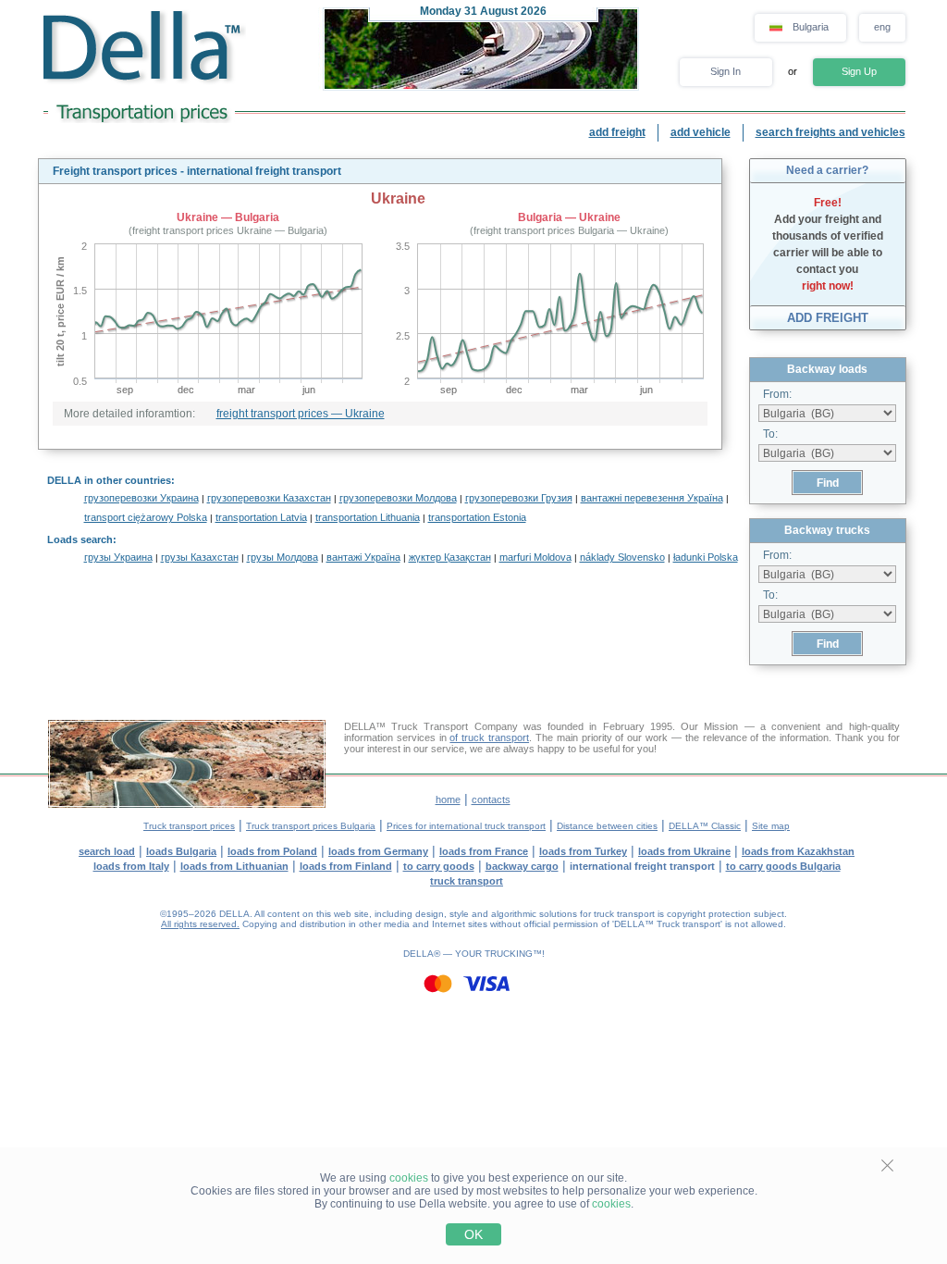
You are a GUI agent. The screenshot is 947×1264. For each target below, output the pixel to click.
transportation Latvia (261, 517)
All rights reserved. (200, 924)
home (448, 799)
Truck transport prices (189, 826)
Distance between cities (607, 826)
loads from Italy (131, 866)
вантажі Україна (363, 557)
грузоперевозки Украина (141, 497)
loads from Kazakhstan (798, 851)
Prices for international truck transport (466, 826)
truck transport (466, 880)
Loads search (80, 539)
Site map (771, 826)
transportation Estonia (477, 517)
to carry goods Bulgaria (783, 866)
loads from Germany (378, 851)
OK (473, 1234)
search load (107, 851)
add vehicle (700, 132)
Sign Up (859, 71)
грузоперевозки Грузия (518, 497)
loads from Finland (346, 866)
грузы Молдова (282, 557)
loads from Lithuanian (234, 866)
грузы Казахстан (200, 557)
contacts (491, 799)
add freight (617, 132)
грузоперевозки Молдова (398, 497)
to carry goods (438, 866)
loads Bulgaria (181, 851)
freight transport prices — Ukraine (300, 413)
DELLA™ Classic (705, 826)
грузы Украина (118, 557)
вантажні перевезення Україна (652, 497)
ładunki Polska (705, 557)
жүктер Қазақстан (450, 557)
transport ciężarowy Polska (145, 517)
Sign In (725, 71)
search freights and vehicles (830, 132)
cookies (408, 1177)
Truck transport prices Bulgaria (310, 826)
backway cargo (522, 866)
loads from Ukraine (684, 851)
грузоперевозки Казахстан (269, 497)
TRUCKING (509, 953)
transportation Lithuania (367, 517)
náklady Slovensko (622, 557)
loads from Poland (272, 851)
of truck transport (489, 737)
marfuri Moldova (535, 557)
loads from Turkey (583, 851)
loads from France (483, 851)
